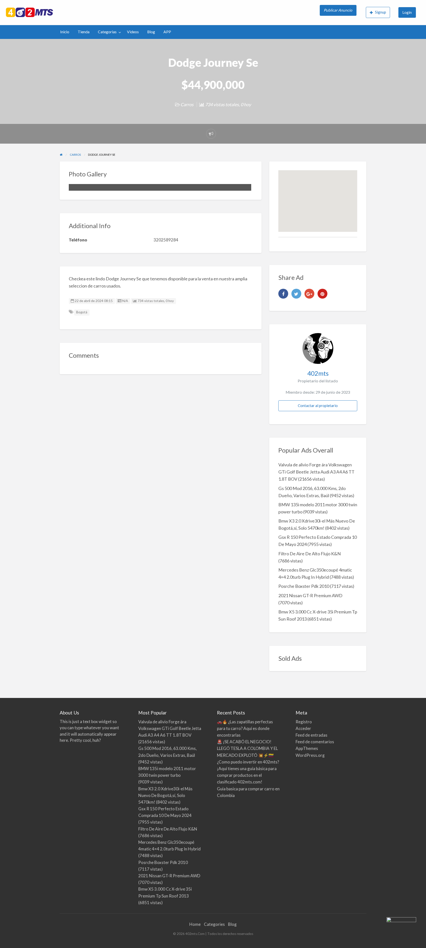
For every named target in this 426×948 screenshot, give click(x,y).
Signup (380, 12)
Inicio (64, 32)
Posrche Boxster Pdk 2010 (303, 586)
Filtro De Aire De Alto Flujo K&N (309, 553)
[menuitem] (339, 12)
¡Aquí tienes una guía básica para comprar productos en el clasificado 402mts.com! (247, 775)
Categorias (107, 32)
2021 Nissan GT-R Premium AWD (310, 595)
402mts (318, 373)
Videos (133, 32)
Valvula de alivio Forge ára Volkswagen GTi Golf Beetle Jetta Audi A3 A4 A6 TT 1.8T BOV (316, 472)
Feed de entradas (311, 735)
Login (407, 12)
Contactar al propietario (318, 405)
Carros (187, 104)
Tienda (83, 32)
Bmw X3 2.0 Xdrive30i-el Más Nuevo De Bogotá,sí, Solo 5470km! (165, 795)
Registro (304, 721)
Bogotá (81, 312)
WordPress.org (310, 755)
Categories (214, 924)
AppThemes (307, 748)
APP (167, 32)
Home (195, 924)
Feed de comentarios (315, 741)
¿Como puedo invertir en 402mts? (248, 761)
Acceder (303, 728)
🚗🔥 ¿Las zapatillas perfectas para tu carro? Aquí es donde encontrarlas (245, 728)
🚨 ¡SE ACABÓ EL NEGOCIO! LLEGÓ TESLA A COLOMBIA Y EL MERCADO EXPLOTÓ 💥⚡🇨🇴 (247, 748)
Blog (151, 32)
